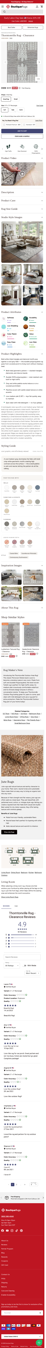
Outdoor (4, 875)
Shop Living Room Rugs (9, 897)
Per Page (33, 1183)
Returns (4, 1287)
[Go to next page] (25, 1184)
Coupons (4, 1261)
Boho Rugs (7, 720)
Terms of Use (14, 1346)
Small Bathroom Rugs (22, 723)
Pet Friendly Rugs (33, 720)
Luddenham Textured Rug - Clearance (10, 650)
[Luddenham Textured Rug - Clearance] (10, 634)
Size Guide (39, 105)
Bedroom (24, 872)
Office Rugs (24, 717)
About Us (4, 1241)
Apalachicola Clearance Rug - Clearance (30, 650)
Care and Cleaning (7, 1291)
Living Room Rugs (11, 717)
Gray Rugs (34, 717)
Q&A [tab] (16, 906)
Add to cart (22, 131)
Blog (2, 1253)
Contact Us (5, 1274)
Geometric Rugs (19, 720)
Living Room (5, 872)
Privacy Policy (5, 1346)
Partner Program (7, 1249)
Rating (7, 962)
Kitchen (31, 872)
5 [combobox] (31, 1185)
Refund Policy (24, 1346)
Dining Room (15, 872)
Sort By (28, 971)
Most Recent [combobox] (31, 973)
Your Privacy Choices (36, 1346)
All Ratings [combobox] (9, 966)
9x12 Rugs (15, 714)
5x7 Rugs (6, 714)
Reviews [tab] (6, 906)
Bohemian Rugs (33, 27)
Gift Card (4, 1265)
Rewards (4, 1257)
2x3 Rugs (24, 714)
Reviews (4, 1245)
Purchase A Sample (22, 136)
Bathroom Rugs (34, 714)
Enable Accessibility (8, 1295)
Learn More (38, 120)
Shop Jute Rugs (9, 832)
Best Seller (11, 27)
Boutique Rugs (9, 1343)
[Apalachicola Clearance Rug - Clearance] (31, 634)
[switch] (23, 966)
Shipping (4, 1283)
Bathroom (38, 872)
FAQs (3, 1279)
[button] (41, 6)
